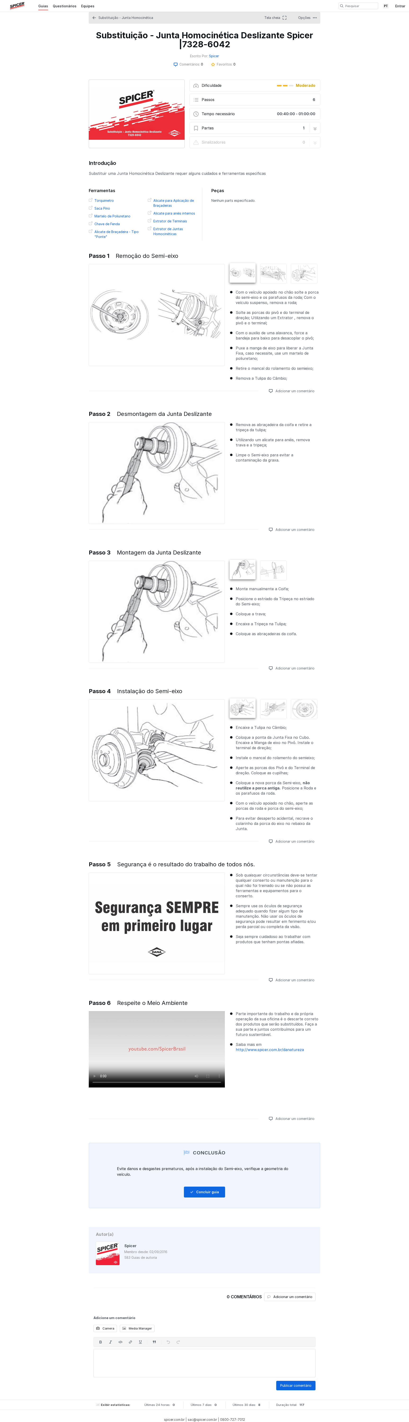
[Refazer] (178, 1342)
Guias (43, 6)
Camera (108, 1328)
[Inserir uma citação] (154, 1342)
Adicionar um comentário (295, 391)
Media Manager (140, 1328)
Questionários (64, 6)
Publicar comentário (295, 1385)
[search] (342, 5)
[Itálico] (110, 1342)
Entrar (400, 6)
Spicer (214, 56)
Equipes (87, 6)
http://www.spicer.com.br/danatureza (270, 1049)
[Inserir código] (120, 1342)
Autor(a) (105, 1234)
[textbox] (204, 1363)
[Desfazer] (168, 1342)
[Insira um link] (130, 1342)
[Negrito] (100, 1342)
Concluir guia (207, 1192)
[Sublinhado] (140, 1342)
